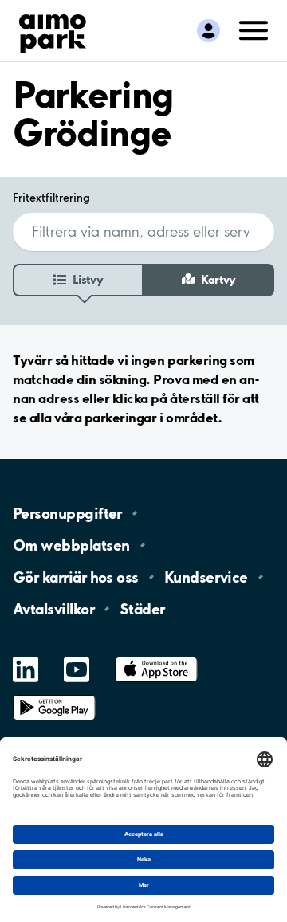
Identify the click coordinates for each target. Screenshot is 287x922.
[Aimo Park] (52, 30)
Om (71, 545)
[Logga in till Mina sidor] (208, 31)
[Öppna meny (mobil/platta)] (253, 29)
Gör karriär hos (76, 577)
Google (54, 695)
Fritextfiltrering (51, 197)
